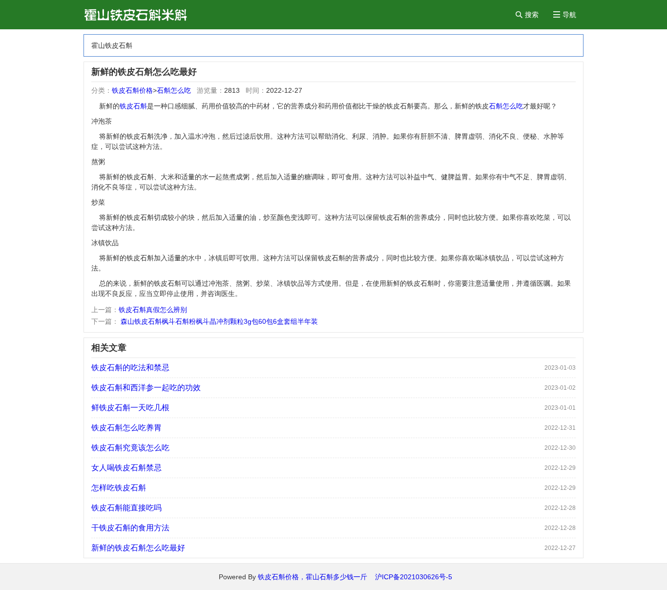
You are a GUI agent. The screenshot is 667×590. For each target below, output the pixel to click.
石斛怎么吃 (174, 90)
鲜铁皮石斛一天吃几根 (130, 407)
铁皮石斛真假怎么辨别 (153, 310)
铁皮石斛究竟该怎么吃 (130, 447)
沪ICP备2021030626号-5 (413, 577)
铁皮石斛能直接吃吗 (126, 508)
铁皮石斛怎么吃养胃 (126, 427)
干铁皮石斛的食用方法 (130, 528)
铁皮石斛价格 (132, 90)
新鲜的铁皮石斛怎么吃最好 (138, 548)
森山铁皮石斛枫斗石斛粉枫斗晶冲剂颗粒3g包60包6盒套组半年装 (218, 321)
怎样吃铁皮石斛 (118, 488)
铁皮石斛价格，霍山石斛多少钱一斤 (316, 577)
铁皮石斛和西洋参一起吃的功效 (146, 387)
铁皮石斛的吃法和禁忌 (130, 367)
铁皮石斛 (133, 106)
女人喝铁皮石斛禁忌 (126, 468)
